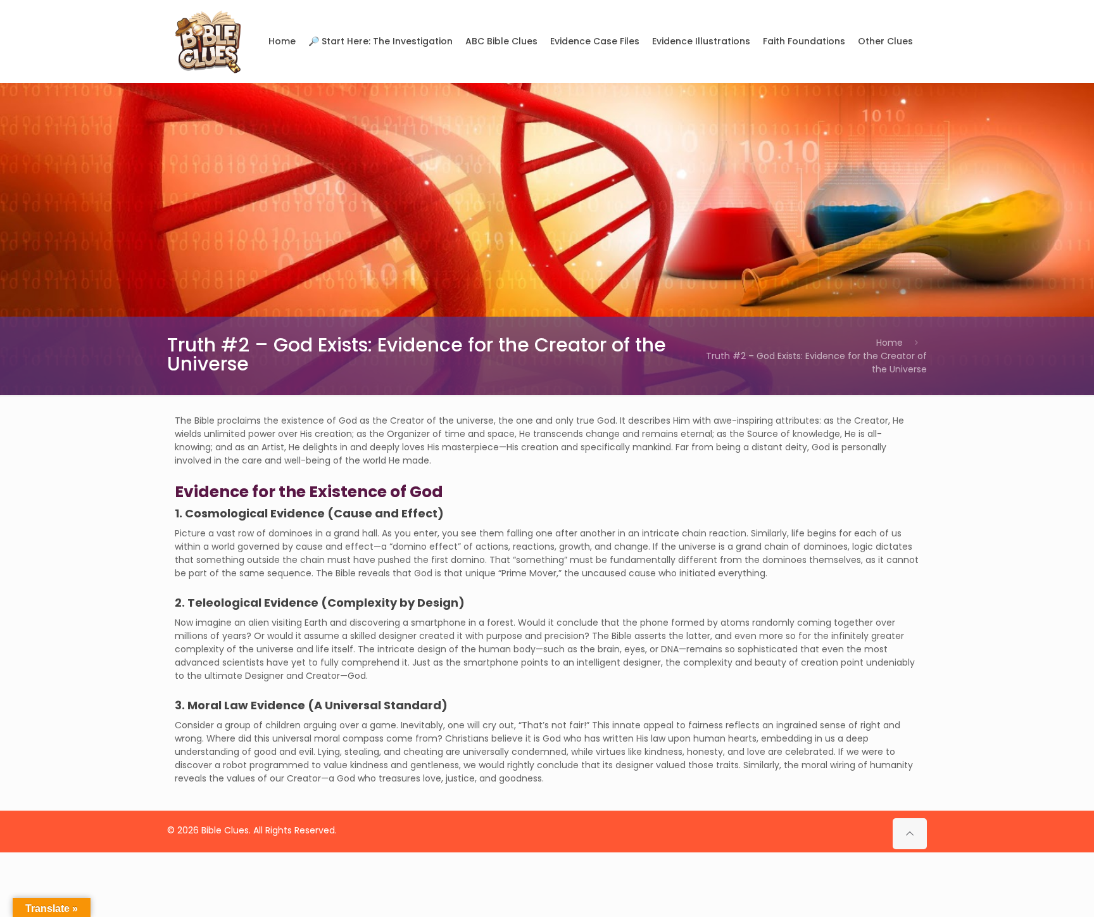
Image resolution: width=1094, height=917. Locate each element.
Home (889, 342)
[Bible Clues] (208, 41)
